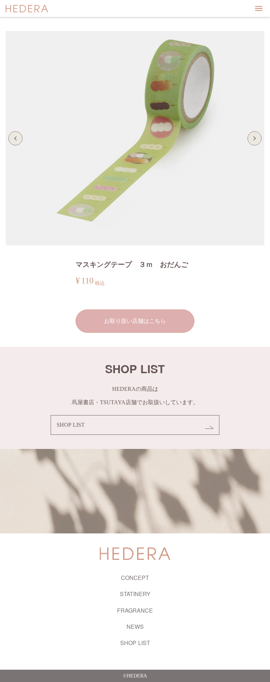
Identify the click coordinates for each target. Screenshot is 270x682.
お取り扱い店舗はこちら (135, 321)
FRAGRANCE (135, 610)
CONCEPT (135, 578)
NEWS (135, 627)
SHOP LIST (135, 643)
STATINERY (135, 594)
